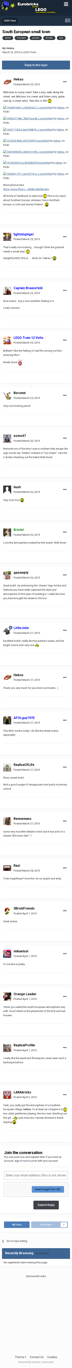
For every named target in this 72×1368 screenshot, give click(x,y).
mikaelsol (21, 951)
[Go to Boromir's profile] (7, 396)
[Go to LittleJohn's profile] (7, 631)
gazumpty (21, 572)
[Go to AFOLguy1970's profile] (7, 720)
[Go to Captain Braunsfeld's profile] (7, 291)
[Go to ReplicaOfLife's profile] (7, 767)
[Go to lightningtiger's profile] (7, 237)
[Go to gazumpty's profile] (7, 575)
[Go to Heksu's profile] (7, 82)
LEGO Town (29, 52)
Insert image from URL (48, 1189)
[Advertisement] (36, 1314)
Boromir (20, 393)
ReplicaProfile (24, 1045)
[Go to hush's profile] (7, 490)
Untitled (48, 107)
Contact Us (37, 1357)
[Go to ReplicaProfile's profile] (7, 1048)
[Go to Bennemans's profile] (7, 821)
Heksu (10, 48)
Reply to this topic (36, 65)
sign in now (21, 1160)
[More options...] (65, 81)
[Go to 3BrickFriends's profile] (7, 911)
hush (17, 487)
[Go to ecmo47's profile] (7, 438)
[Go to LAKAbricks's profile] (7, 1095)
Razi (17, 865)
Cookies (52, 1357)
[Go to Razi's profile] (7, 868)
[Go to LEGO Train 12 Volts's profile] (7, 340)
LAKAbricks (22, 1092)
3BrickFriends (24, 908)
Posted (27, 84)
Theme (20, 1357)
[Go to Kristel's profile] (7, 532)
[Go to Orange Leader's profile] (7, 997)
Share (18, 1224)
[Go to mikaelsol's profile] (7, 954)
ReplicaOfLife (24, 765)
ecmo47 (20, 436)
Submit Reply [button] (46, 1205)
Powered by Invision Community (36, 1362)
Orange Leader (25, 994)
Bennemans (22, 819)
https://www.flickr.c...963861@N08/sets (26, 189)
